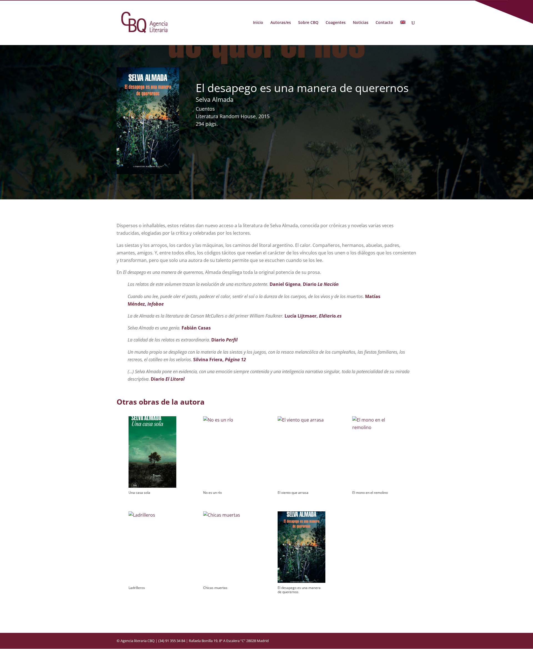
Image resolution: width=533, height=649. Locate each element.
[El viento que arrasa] (301, 452)
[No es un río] (227, 452)
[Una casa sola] (152, 452)
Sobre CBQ (308, 23)
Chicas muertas (215, 587)
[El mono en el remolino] (376, 452)
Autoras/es (280, 23)
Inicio (258, 23)
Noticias (360, 23)
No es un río (212, 492)
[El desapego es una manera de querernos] (301, 547)
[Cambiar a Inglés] (402, 33)
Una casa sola (139, 492)
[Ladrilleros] (152, 547)
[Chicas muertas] (227, 547)
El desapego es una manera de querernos (299, 589)
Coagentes (336, 23)
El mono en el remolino (370, 492)
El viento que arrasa (293, 492)
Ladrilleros (137, 587)
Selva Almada (214, 99)
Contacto (384, 23)
